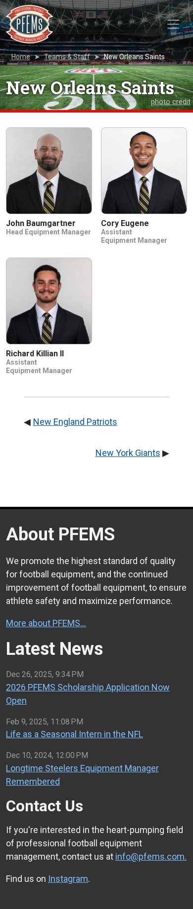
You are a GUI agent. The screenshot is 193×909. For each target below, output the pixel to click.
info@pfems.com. (151, 856)
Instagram (68, 878)
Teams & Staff (67, 57)
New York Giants (128, 453)
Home (20, 57)
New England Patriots (75, 422)
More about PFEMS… (46, 623)
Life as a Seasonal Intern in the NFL (74, 734)
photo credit (171, 102)
